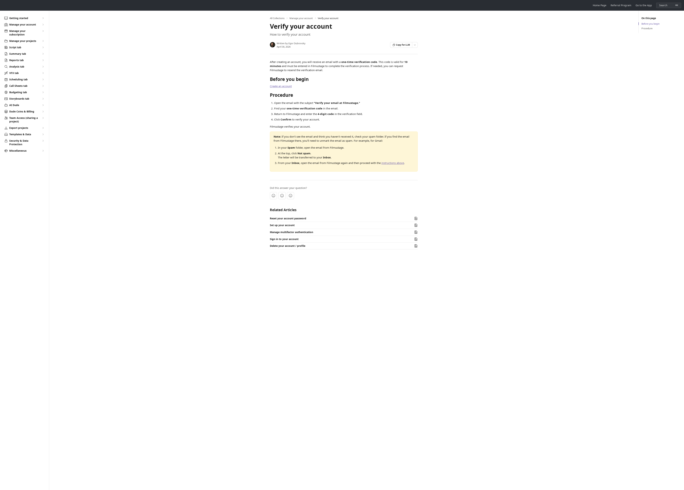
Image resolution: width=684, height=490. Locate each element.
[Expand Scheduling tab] (42, 79)
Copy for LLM (403, 44)
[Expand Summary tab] (42, 53)
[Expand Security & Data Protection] (42, 140)
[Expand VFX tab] (42, 73)
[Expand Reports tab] (42, 60)
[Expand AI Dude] (42, 105)
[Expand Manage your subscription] (42, 31)
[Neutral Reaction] (282, 195)
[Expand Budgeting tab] (42, 92)
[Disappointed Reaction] (273, 195)
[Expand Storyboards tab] (42, 98)
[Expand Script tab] (42, 47)
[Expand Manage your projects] (42, 40)
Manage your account (301, 18)
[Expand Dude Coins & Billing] (42, 111)
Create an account (281, 86)
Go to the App (644, 5)
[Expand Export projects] (42, 127)
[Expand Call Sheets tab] (42, 85)
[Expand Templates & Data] (42, 134)
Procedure (646, 28)
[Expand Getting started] (42, 18)
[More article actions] (415, 45)
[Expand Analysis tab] (42, 66)
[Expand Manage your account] (42, 24)
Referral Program (621, 5)
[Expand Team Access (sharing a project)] (42, 117)
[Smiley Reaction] (290, 195)
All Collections (277, 18)
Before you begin (650, 23)
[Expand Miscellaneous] (42, 150)
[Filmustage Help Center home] (3, 5)
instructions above (392, 163)
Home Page (599, 5)
